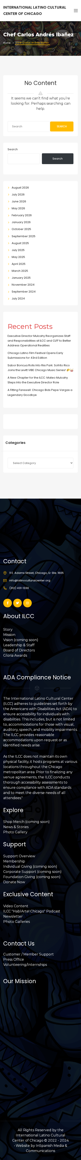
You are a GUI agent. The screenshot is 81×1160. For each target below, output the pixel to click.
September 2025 (23, 236)
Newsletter (13, 916)
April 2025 (18, 264)
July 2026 (18, 194)
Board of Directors (19, 650)
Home (6, 43)
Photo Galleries (16, 922)
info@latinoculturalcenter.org (29, 580)
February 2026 (22, 215)
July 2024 (18, 298)
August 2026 (20, 188)
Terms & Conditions (19, 1086)
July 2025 (18, 250)
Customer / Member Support (28, 954)
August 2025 (20, 243)
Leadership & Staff (19, 645)
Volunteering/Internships (25, 965)
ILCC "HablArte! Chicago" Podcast (31, 911)
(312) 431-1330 (19, 588)
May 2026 (18, 208)
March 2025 (20, 271)
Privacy (9, 1081)
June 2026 (19, 201)
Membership (14, 861)
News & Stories (16, 827)
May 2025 (18, 257)
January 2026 (21, 222)
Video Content (15, 906)
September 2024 (24, 292)
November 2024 (23, 285)
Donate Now (14, 882)
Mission (9, 635)
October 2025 (21, 229)
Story (8, 629)
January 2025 (21, 278)
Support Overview (19, 856)
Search (62, 126)
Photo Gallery (15, 832)
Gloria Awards (15, 655)
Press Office (13, 959)
